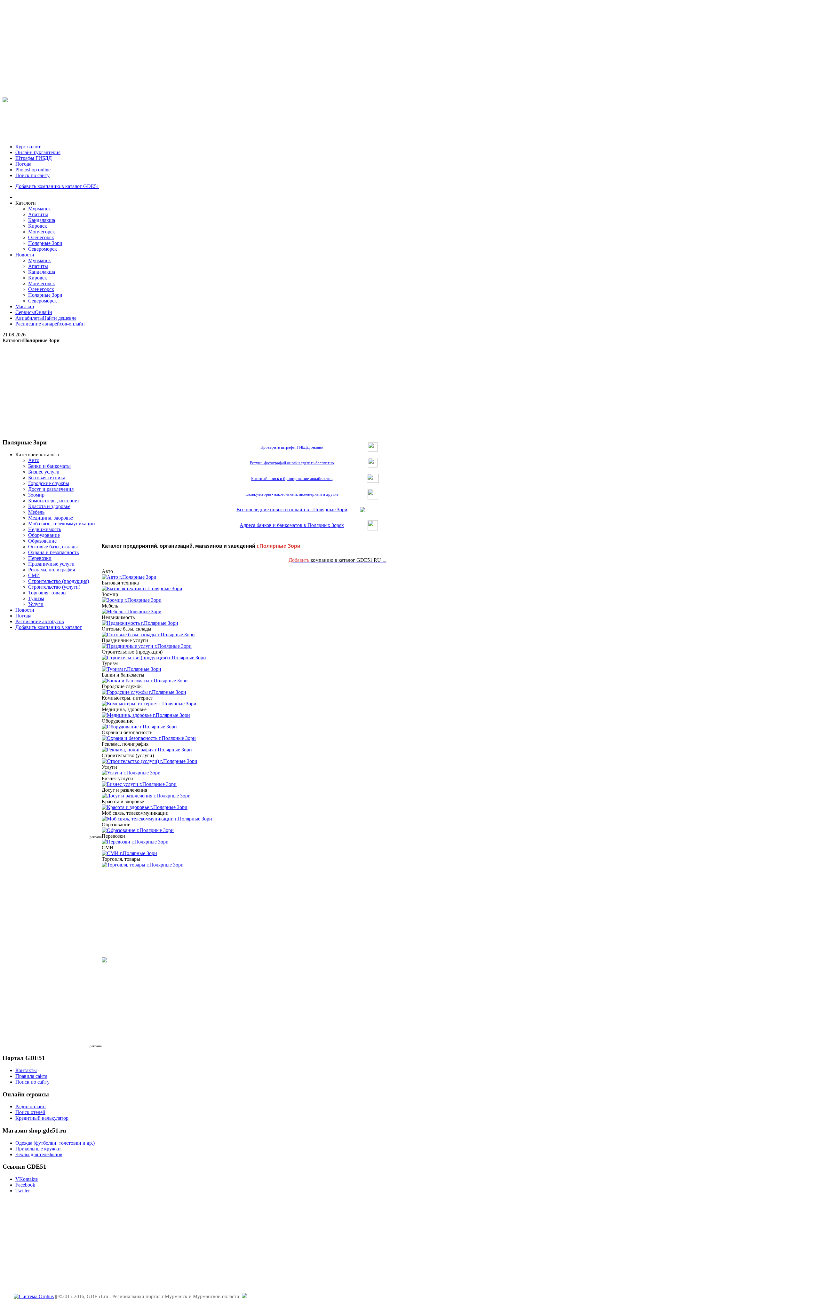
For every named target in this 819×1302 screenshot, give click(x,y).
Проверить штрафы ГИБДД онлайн (291, 447)
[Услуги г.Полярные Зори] (131, 772)
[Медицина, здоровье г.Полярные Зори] (146, 715)
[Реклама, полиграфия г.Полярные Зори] (147, 749)
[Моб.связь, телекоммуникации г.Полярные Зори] (157, 818)
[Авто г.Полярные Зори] (129, 577)
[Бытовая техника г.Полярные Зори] (142, 588)
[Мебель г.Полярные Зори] (132, 611)
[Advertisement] (409, 47)
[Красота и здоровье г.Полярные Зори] (144, 807)
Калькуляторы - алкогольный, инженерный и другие (291, 494)
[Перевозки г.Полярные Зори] (135, 841)
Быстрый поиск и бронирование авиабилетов (291, 478)
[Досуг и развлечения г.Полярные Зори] (146, 795)
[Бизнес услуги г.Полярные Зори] (139, 784)
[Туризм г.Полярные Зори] (131, 669)
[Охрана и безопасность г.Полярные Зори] (149, 738)
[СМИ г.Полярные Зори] (129, 853)
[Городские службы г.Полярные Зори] (144, 692)
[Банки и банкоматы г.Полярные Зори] (145, 680)
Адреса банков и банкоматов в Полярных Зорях (292, 525)
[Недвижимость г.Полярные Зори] (140, 623)
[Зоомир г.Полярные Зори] (132, 600)
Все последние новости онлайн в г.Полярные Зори (291, 509)
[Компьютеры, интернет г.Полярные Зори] (149, 703)
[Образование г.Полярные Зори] (138, 830)
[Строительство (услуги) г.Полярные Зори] (149, 761)
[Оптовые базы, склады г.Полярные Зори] (148, 634)
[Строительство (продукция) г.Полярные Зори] (154, 657)
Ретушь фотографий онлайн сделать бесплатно (292, 462)
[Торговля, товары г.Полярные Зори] (143, 864)
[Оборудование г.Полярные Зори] (139, 726)
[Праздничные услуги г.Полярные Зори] (147, 646)
